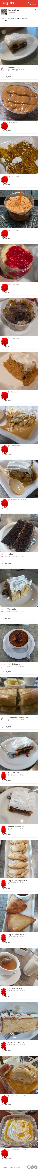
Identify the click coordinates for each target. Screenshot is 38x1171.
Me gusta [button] (8, 77)
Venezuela (10, 1167)
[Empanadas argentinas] (19, 859)
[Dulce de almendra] (19, 1021)
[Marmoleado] (19, 46)
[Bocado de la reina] (19, 805)
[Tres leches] (19, 588)
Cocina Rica (13, 10)
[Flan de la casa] (19, 643)
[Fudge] (19, 533)
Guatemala (17, 1167)
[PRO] (4, 125)
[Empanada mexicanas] (19, 913)
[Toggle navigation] (34, 3)
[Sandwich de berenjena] (19, 696)
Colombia (4, 1167)
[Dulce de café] (19, 751)
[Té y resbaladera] (19, 967)
